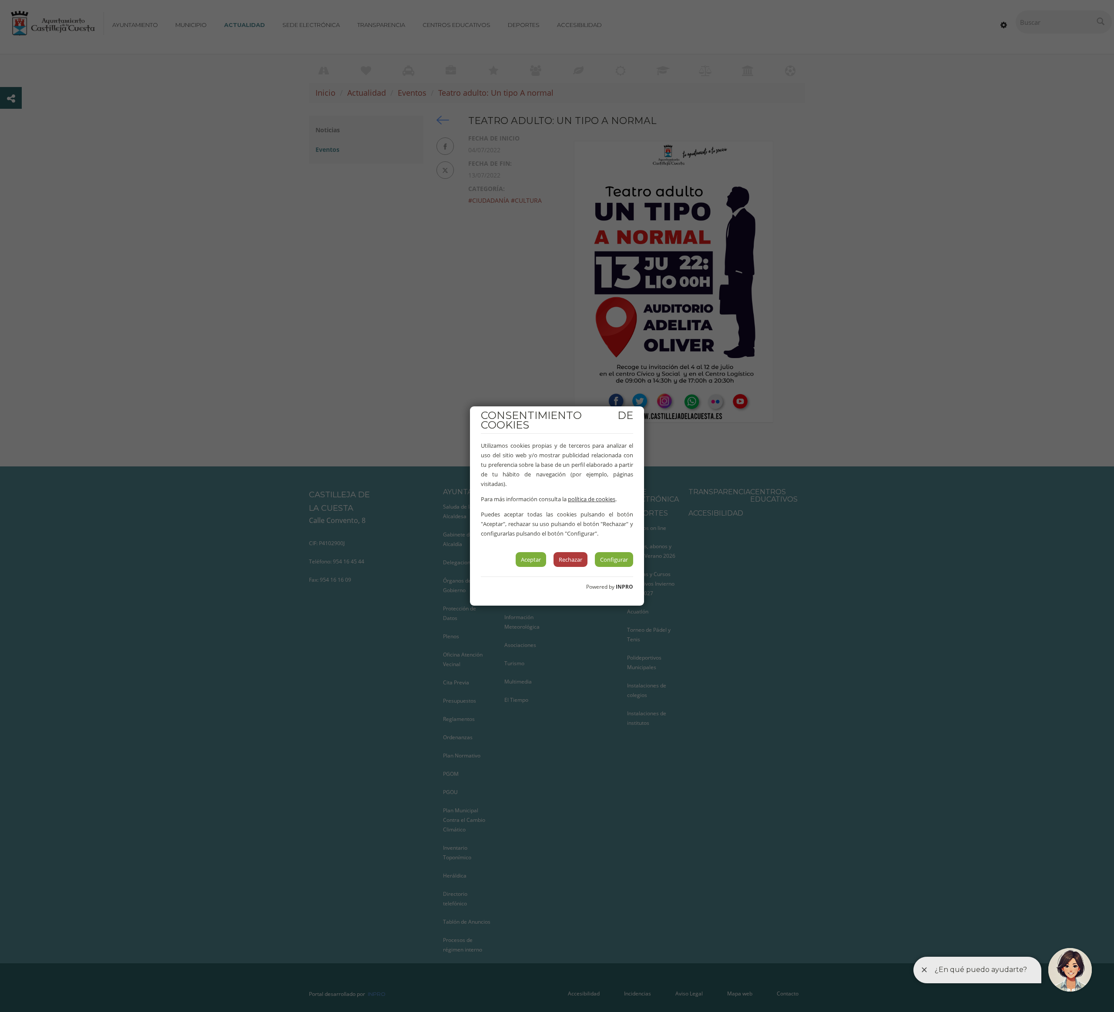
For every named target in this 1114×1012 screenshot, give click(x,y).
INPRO (624, 586)
